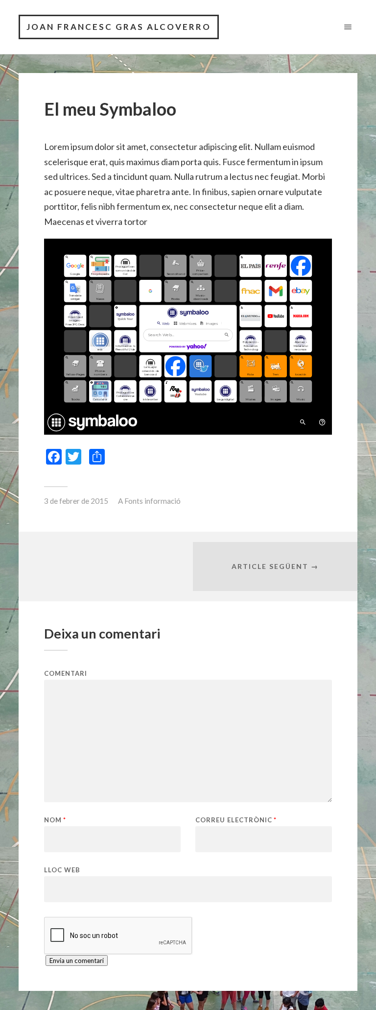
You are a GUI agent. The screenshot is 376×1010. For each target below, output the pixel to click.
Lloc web (62, 869)
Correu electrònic (236, 820)
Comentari (65, 673)
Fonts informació (152, 500)
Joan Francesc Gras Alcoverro (118, 27)
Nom (55, 820)
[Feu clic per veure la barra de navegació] (345, 26)
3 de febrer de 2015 (76, 500)
